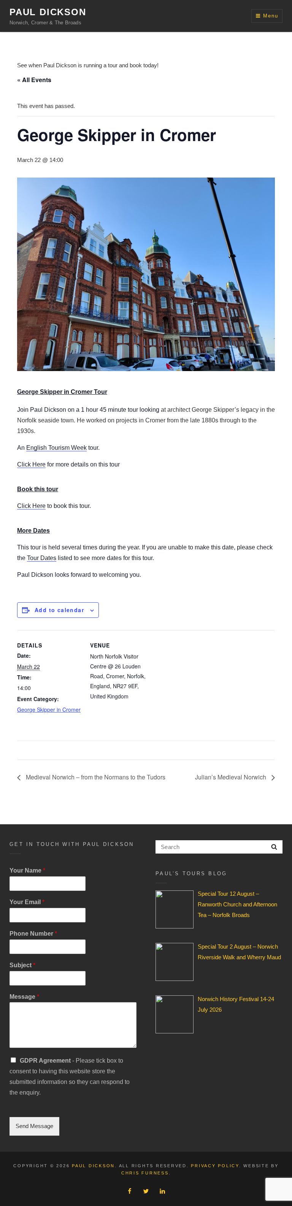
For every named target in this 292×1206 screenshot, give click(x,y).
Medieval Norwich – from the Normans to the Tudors (94, 777)
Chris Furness (145, 1173)
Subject (22, 965)
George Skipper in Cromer (49, 709)
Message (24, 996)
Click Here (31, 464)
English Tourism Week (56, 447)
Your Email (27, 902)
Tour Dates (41, 558)
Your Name (27, 870)
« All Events (34, 79)
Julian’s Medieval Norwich (231, 777)
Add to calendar (59, 610)
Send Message (34, 1126)
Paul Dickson (48, 12)
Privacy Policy (215, 1165)
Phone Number (33, 933)
